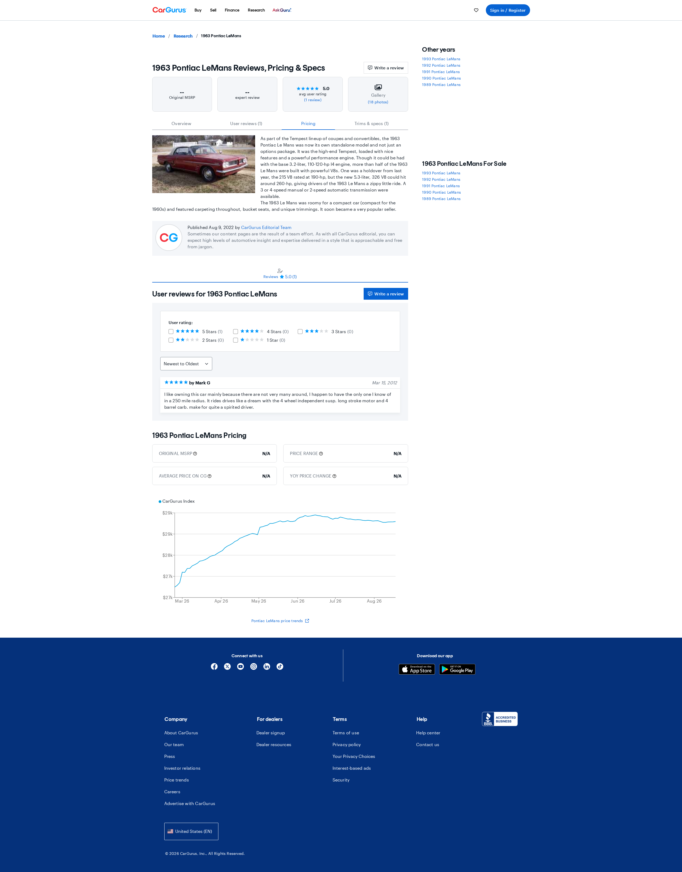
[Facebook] (214, 668)
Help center (428, 732)
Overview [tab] (181, 123)
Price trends (176, 779)
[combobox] (191, 831)
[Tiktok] (280, 668)
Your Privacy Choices (354, 756)
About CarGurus (181, 732)
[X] (227, 668)
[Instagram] (253, 668)
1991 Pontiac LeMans (441, 71)
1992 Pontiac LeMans (441, 65)
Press (169, 756)
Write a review (389, 67)
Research (183, 35)
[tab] (280, 273)
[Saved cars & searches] (476, 10)
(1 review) (313, 99)
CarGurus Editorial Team (266, 227)
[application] (280, 551)
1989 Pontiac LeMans (441, 84)
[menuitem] (198, 10)
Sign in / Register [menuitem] (508, 10)
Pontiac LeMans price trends (277, 620)
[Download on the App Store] (417, 670)
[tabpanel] (280, 352)
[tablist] (280, 123)
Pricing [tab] (308, 123)
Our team (174, 744)
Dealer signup (270, 732)
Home (158, 35)
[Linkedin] (266, 668)
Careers (172, 791)
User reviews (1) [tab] (246, 123)
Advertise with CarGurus (189, 803)
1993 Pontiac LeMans (441, 59)
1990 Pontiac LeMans (441, 78)
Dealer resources (273, 744)
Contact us (427, 744)
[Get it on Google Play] (457, 670)
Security (341, 779)
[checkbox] (171, 331)
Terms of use (346, 732)
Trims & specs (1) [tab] (372, 123)
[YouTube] (240, 668)
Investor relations (182, 767)
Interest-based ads (352, 767)
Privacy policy (347, 744)
